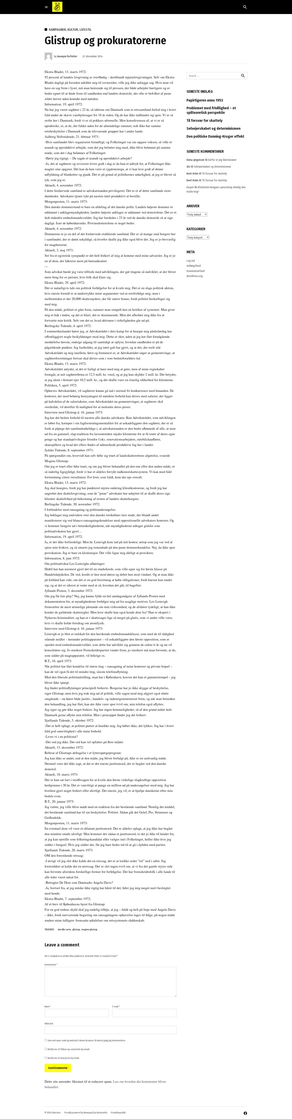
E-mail (116, 1006)
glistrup (76, 929)
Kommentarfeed (196, 271)
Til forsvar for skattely (205, 120)
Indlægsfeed (194, 265)
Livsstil (85, 30)
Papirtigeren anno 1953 (205, 100)
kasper (190, 187)
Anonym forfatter (67, 56)
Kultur (72, 30)
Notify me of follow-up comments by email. (69, 1049)
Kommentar (51, 964)
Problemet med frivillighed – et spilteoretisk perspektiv (211, 110)
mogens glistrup (89, 929)
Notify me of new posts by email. (63, 1058)
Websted (49, 1023)
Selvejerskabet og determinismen (213, 128)
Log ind (191, 260)
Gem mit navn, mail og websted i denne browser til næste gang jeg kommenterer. (87, 1040)
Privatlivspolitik (118, 1112)
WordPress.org (195, 276)
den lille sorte (64, 929)
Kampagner (57, 30)
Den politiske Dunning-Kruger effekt (215, 136)
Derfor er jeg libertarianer (222, 159)
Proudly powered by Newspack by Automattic (85, 1112)
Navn (48, 1006)
